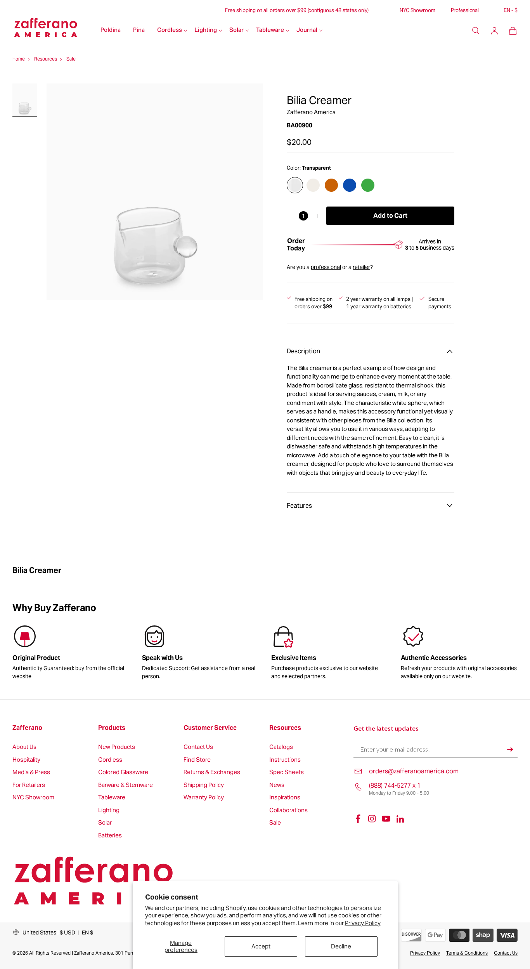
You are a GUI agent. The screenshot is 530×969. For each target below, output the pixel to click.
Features (299, 506)
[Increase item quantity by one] (317, 216)
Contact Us (198, 747)
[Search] (475, 30)
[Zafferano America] (53, 30)
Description (303, 351)
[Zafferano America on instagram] (372, 818)
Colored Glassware (123, 772)
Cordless (169, 30)
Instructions (285, 760)
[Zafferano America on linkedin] (400, 818)
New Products (116, 747)
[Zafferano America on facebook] (358, 818)
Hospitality (26, 760)
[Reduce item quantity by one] (290, 216)
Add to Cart (390, 216)
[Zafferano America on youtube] (386, 818)
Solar (236, 30)
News (276, 785)
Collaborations (288, 810)
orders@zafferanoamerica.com (414, 771)
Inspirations (284, 797)
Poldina (110, 30)
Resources (285, 727)
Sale (275, 823)
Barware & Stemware (125, 785)
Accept (260, 946)
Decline (341, 946)
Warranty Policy (204, 797)
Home (18, 59)
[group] (200, 654)
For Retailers (28, 785)
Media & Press (31, 772)
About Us (24, 747)
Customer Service (210, 727)
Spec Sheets (286, 772)
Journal (306, 30)
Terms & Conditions (467, 953)
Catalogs (281, 747)
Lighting (205, 30)
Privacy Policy (363, 923)
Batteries (110, 835)
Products (111, 727)
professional (326, 267)
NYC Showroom (417, 10)
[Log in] (494, 30)
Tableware (270, 30)
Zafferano (27, 727)
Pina (139, 30)
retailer (361, 267)
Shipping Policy (204, 785)
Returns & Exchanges (212, 772)
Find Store (197, 760)
